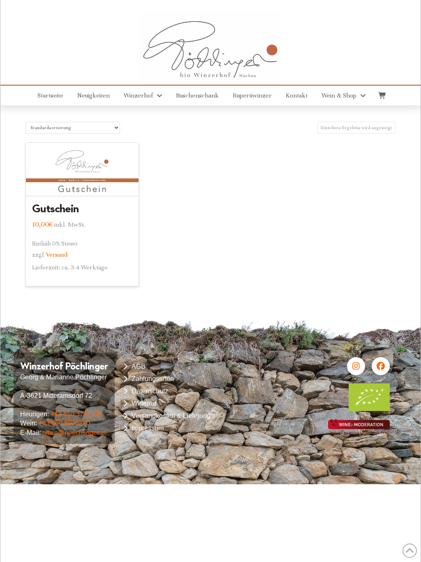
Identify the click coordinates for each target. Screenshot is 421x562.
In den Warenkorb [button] (86, 182)
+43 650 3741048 (76, 414)
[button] (381, 95)
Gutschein (55, 208)
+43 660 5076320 (64, 423)
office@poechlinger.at (74, 432)
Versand (56, 254)
